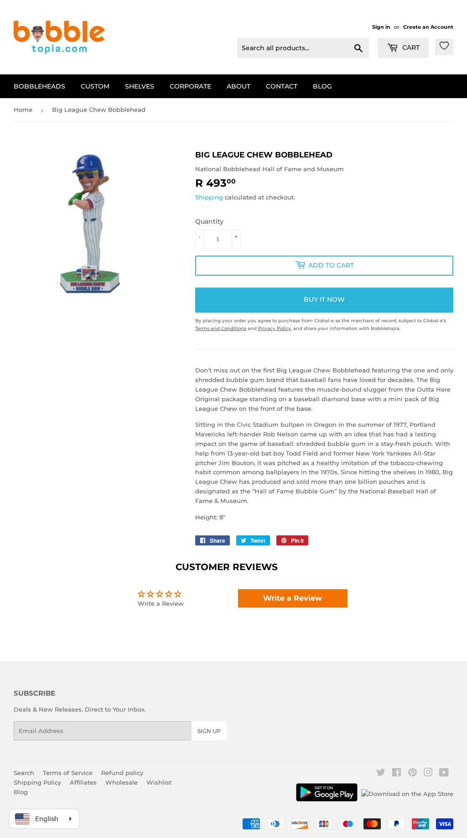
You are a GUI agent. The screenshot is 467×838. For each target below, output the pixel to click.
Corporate (190, 86)
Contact (281, 86)
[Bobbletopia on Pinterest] (412, 773)
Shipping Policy (37, 782)
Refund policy (122, 772)
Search (24, 772)
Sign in (381, 27)
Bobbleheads (39, 86)
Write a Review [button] (292, 598)
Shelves (139, 86)
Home (23, 109)
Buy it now (324, 299)
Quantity (209, 221)
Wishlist (158, 782)
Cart (410, 47)
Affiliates (83, 782)
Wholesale (121, 782)
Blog (322, 86)
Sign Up (209, 731)
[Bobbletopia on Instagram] (428, 773)
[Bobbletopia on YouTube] (444, 773)
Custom (95, 86)
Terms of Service (68, 772)
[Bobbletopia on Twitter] (380, 773)
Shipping (209, 197)
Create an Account (428, 27)
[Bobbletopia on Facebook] (396, 773)
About (238, 86)
